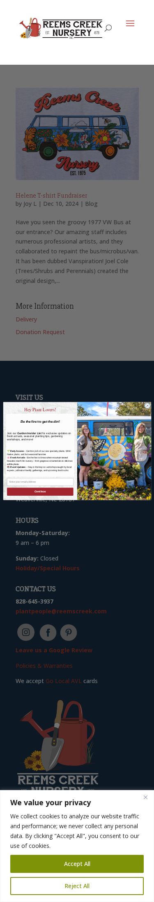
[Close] (145, 797)
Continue (40, 491)
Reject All (77, 886)
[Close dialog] (147, 405)
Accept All (77, 864)
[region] (77, 846)
